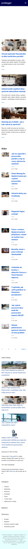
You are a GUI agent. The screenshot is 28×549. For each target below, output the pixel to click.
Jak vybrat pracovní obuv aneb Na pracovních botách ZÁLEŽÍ (17, 310)
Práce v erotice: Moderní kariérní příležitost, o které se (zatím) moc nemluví (18, 234)
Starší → (24, 349)
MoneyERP (14, 456)
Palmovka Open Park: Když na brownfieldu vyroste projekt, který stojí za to (13, 407)
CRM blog (12, 471)
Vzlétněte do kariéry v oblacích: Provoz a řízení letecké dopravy (18, 272)
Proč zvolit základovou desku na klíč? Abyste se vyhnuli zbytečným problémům (14, 372)
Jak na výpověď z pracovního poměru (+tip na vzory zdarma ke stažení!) (18, 159)
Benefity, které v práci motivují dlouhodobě (18, 251)
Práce (3, 69)
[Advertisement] (14, 21)
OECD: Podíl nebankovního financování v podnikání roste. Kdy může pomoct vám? (14, 390)
